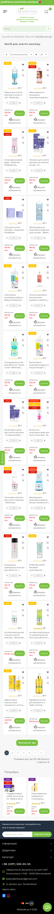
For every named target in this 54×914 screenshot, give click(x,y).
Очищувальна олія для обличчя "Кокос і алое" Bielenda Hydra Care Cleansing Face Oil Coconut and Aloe (14, 369)
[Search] (48, 29)
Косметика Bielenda (13, 36)
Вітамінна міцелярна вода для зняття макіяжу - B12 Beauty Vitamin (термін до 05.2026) (39, 435)
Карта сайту (8, 889)
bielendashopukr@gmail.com (21, 878)
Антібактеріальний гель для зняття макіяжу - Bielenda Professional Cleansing (14, 637)
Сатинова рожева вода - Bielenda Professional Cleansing (13, 164)
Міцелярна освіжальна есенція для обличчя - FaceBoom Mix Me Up (14, 570)
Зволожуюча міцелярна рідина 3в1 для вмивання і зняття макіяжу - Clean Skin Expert (38, 502)
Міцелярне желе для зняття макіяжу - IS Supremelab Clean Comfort (14, 434)
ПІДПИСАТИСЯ (42, 834)
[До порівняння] (23, 70)
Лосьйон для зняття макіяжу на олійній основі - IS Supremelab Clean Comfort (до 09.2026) (39, 165)
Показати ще (27, 742)
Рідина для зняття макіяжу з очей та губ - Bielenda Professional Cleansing (13, 97)
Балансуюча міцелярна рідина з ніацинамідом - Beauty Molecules (39, 366)
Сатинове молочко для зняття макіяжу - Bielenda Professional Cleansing (14, 502)
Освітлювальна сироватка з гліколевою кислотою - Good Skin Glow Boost (39, 798)
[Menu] (5, 11)
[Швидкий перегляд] (23, 75)
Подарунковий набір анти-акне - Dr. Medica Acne (16, 796)
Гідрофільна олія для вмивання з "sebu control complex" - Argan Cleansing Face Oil (38, 705)
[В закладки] (23, 64)
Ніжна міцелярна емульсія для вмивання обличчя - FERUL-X (39, 299)
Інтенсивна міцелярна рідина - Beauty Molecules (14, 297)
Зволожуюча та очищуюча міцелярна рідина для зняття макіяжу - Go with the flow (39, 97)
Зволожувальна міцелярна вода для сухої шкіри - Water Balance (39, 231)
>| (41, 752)
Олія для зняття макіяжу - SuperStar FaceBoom (14, 230)
